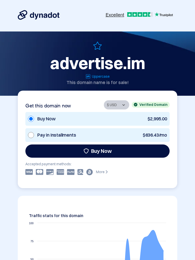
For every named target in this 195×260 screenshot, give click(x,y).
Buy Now (101, 151)
